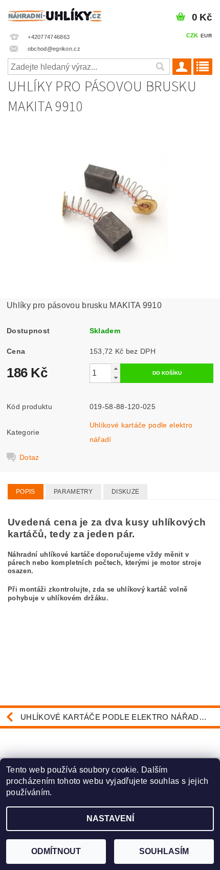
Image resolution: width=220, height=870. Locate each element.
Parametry (73, 491)
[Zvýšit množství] (115, 368)
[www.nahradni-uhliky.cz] (55, 13)
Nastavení (110, 818)
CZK (192, 35)
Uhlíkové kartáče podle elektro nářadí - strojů (120, 717)
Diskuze (125, 491)
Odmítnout (56, 851)
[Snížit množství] (115, 377)
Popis (25, 491)
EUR (206, 35)
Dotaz (29, 457)
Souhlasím (164, 851)
